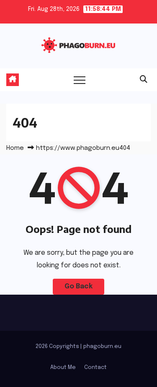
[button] (143, 80)
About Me (63, 367)
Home (15, 148)
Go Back (78, 286)
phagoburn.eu (102, 346)
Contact (95, 367)
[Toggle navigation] (79, 80)
